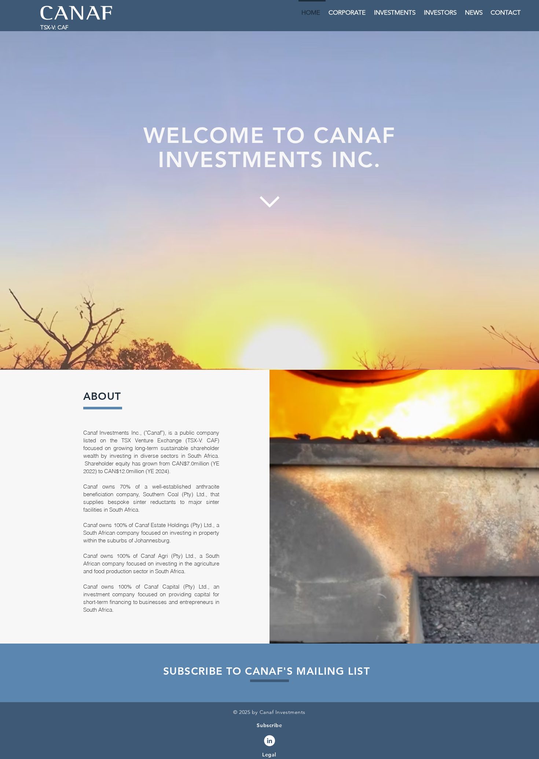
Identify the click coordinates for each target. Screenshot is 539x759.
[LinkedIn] (269, 740)
